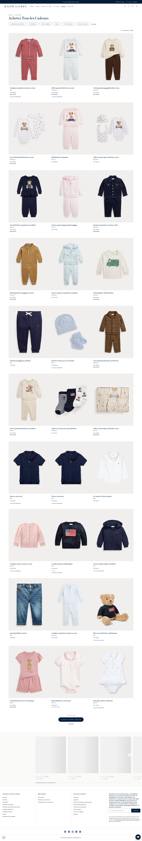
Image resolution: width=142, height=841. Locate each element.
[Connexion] (128, 6)
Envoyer (136, 810)
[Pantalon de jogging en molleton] (29, 332)
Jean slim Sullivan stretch (18, 633)
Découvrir (71, 6)
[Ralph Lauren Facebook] (69, 832)
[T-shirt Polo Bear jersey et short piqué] (29, 672)
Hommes (32, 6)
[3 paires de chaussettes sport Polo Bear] (71, 400)
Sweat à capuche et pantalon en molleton (65, 293)
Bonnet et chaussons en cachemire (63, 361)
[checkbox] (17, 24)
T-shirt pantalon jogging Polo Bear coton (106, 88)
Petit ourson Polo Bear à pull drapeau (105, 633)
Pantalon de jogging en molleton (20, 361)
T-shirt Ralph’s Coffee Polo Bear (103, 293)
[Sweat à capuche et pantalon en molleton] (71, 264)
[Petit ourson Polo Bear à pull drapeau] (113, 604)
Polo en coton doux (16, 496)
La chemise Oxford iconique (102, 496)
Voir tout (71, 723)
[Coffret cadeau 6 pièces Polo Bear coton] (113, 400)
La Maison (56, 6)
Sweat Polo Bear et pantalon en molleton (23, 225)
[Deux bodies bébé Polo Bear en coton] (29, 128)
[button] (120, 1)
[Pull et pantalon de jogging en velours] (29, 264)
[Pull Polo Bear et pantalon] (71, 128)
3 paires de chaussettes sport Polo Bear (64, 428)
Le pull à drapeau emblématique (62, 564)
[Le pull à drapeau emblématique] (71, 535)
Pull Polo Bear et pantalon (60, 157)
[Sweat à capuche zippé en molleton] (113, 535)
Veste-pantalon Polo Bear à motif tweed (105, 361)
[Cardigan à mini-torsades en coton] (29, 535)
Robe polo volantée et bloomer (103, 701)
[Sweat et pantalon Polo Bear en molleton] (29, 400)
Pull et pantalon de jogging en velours (22, 293)
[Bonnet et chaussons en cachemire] (71, 332)
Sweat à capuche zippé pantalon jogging (64, 225)
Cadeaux (63, 6)
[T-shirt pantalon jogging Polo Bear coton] (113, 59)
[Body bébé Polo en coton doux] (71, 672)
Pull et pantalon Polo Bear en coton (63, 88)
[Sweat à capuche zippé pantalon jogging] (71, 196)
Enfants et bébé (47, 6)
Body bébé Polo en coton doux (61, 701)
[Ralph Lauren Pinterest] (80, 832)
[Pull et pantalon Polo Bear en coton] (71, 59)
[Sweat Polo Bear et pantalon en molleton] (29, 196)
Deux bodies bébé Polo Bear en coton (22, 157)
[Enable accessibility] (4, 837)
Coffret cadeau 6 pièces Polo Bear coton (106, 428)
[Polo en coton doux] (29, 467)
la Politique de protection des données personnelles (126, 819)
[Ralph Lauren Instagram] (65, 832)
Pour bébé (18, 15)
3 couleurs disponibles (15, 571)
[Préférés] (132, 6)
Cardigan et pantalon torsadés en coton (22, 88)
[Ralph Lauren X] (76, 832)
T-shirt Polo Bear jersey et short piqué (22, 701)
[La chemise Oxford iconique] (113, 467)
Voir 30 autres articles (71, 719)
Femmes (38, 6)
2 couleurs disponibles (15, 96)
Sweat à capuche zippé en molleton (104, 564)
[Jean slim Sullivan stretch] (29, 604)
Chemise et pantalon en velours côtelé (105, 225)
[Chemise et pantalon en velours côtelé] (113, 196)
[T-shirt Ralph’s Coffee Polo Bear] (113, 264)
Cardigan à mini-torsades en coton (21, 564)
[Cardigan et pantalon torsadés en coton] (29, 59)
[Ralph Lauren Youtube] (73, 832)
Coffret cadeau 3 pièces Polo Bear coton (106, 157)
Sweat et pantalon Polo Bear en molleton (23, 428)
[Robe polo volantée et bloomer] (113, 672)
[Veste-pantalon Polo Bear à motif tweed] (113, 332)
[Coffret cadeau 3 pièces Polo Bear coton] (113, 128)
